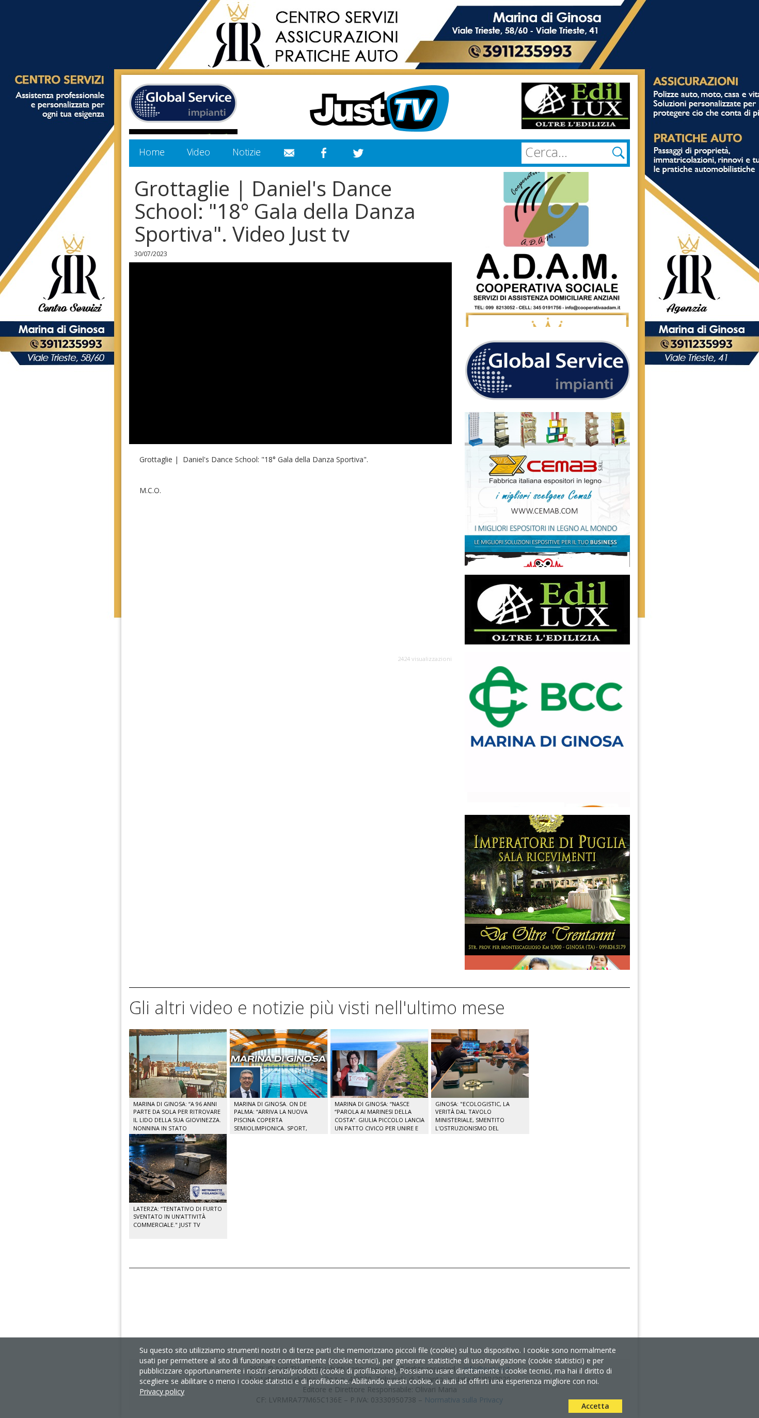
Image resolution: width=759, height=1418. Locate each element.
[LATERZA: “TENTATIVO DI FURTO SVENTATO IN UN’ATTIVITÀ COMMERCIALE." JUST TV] (178, 1139)
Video (198, 152)
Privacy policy (161, 1391)
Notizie (246, 152)
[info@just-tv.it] (289, 153)
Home (152, 152)
